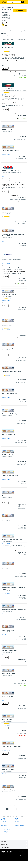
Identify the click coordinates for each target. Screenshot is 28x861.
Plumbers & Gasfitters (7, 49)
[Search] (22, 2)
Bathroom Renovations (17, 49)
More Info (4, 53)
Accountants (4, 825)
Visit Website (5, 68)
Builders (16, 824)
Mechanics (17, 819)
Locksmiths (3, 821)
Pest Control (17, 821)
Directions (4, 133)
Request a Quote (14, 71)
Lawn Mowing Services (6, 829)
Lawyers (16, 818)
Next (22, 809)
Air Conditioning (4, 831)
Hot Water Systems (16, 172)
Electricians (3, 819)
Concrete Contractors (19, 825)
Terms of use (9, 855)
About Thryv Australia (9, 852)
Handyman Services (5, 832)
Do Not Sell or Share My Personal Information (21, 855)
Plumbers (3, 818)
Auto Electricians (4, 824)
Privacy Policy (20, 851)
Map (5, 35)
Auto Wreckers (18, 827)
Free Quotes (19, 10)
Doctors (2, 827)
